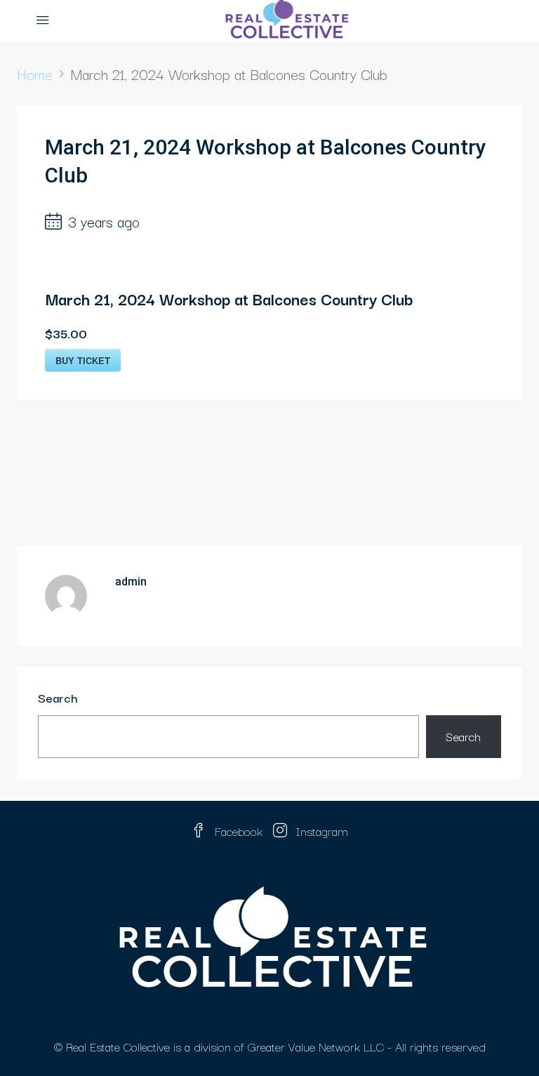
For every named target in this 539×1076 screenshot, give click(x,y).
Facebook (238, 830)
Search (58, 697)
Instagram (320, 830)
